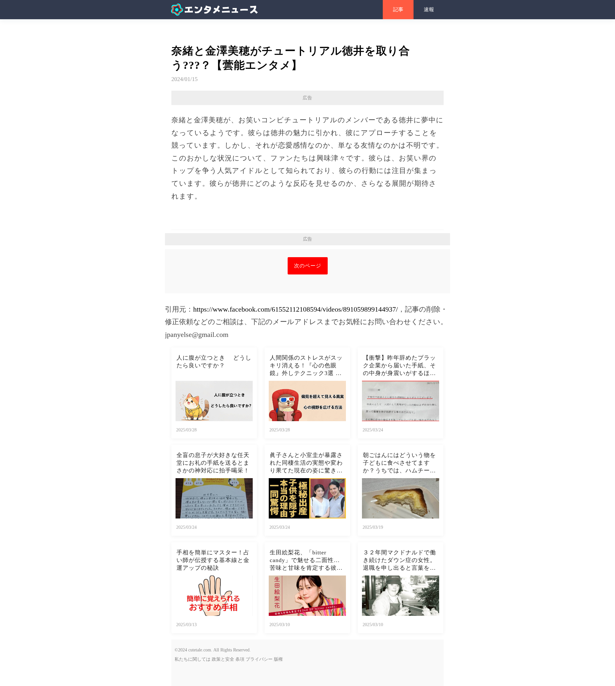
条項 (239, 659)
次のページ (307, 265)
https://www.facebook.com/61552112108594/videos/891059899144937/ (295, 309)
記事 (398, 9)
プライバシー (259, 659)
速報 (429, 9)
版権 (278, 659)
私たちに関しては (192, 659)
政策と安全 (223, 659)
